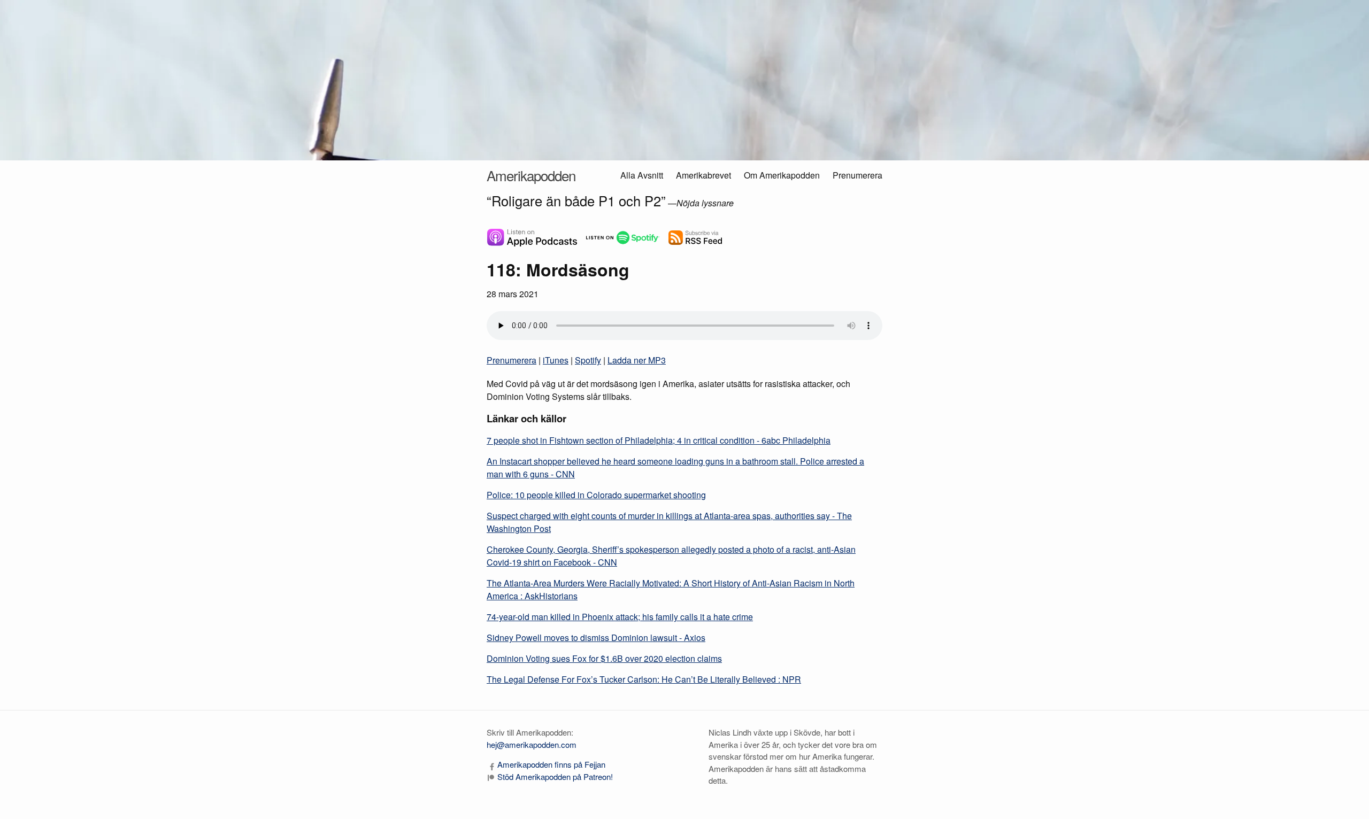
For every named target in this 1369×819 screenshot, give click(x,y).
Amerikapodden (531, 175)
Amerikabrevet (703, 175)
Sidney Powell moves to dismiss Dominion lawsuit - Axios (596, 637)
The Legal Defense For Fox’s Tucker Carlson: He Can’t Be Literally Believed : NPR (644, 679)
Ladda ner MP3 (636, 360)
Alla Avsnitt (641, 175)
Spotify (588, 360)
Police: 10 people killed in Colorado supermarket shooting (596, 495)
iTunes (555, 360)
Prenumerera (857, 175)
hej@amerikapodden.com (531, 744)
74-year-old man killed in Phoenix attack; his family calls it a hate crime (620, 617)
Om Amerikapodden (782, 175)
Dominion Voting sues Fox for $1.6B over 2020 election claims (604, 658)
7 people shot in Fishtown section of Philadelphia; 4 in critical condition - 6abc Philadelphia (658, 440)
